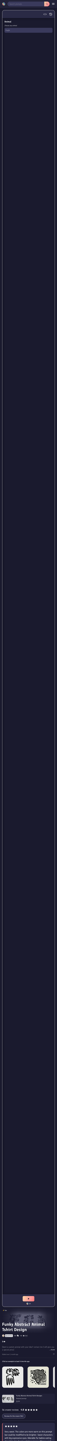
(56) (26, 1335)
